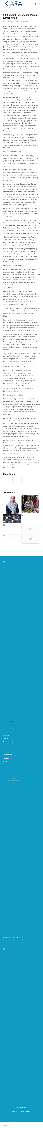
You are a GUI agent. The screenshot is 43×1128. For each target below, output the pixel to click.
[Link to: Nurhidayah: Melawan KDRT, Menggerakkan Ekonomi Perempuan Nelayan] (12, 529)
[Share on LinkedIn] (19, 480)
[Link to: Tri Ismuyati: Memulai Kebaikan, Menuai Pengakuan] (12, 504)
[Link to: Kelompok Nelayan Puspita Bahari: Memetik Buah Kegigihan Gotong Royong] (30, 504)
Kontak (5, 761)
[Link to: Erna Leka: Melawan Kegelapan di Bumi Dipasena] (30, 519)
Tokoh (17, 21)
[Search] (34, 4)
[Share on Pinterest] (15, 480)
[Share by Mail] (37, 480)
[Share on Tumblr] (24, 480)
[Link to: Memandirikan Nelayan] (30, 528)
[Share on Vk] (28, 480)
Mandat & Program (9, 742)
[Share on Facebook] (5, 480)
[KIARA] (17, 4)
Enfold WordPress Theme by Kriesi (21, 1125)
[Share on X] (10, 480)
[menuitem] (34, 4)
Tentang (5, 738)
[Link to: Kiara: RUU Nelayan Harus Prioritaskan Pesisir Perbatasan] (30, 539)
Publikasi (6, 758)
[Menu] (39, 4)
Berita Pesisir (7, 755)
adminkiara (26, 21)
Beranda (6, 735)
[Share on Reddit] (33, 480)
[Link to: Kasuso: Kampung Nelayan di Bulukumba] (12, 518)
